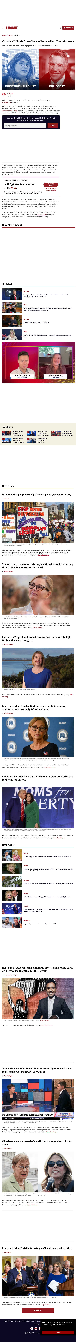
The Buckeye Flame (44, 1020)
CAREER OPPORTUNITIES (23, 1321)
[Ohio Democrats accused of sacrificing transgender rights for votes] (38, 1172)
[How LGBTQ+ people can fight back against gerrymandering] (38, 522)
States (26, 906)
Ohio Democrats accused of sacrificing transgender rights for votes (37, 1142)
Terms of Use (60, 1325)
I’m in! (53, 125)
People (26, 853)
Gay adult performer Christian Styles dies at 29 (40, 924)
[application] (38, 362)
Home (4, 35)
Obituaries (27, 920)
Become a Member (51, 185)
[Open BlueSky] (35, 1328)
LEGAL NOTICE (38, 1324)
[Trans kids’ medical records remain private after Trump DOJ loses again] (12, 882)
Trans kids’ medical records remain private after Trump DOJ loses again (48, 883)
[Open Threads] (40, 1328)
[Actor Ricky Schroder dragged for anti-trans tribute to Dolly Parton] (12, 895)
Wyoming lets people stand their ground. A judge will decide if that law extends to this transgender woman (48, 309)
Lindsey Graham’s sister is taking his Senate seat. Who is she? (37, 1248)
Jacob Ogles (6, 784)
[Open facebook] (31, 1328)
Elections (17, 35)
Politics (10, 35)
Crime (25, 305)
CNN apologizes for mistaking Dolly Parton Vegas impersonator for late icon (48, 336)
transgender (6, 102)
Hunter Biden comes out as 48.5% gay (37, 322)
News (25, 332)
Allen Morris (6, 498)
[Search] (60, 28)
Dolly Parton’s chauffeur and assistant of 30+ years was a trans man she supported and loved (48, 870)
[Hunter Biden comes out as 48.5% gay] (12, 321)
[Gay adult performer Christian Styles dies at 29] (12, 922)
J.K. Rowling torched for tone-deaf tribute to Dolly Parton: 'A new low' (47, 857)
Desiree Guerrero (7, 1148)
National (26, 291)
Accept (58, 1332)
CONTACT (6, 1321)
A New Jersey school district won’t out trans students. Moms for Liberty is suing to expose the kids (48, 910)
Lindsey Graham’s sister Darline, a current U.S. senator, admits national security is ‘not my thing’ (34, 707)
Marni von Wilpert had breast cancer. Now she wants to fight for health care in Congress (36, 638)
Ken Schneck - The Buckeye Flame (11, 975)
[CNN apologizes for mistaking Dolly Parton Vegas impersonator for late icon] (12, 334)
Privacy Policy (47, 1325)
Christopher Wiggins (8, 571)
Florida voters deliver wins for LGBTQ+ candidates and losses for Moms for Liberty (37, 778)
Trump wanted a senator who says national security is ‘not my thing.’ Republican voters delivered (37, 565)
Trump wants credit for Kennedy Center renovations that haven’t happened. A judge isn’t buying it (46, 296)
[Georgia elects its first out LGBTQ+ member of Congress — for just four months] (31, 440)
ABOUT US (13, 1321)
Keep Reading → (43, 555)
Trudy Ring (10, 93)
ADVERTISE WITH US (36, 1321)
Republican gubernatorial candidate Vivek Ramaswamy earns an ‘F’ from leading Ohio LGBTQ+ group (37, 969)
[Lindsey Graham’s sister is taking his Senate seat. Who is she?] (38, 1276)
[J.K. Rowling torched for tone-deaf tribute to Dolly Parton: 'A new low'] (12, 855)
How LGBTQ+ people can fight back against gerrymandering (36, 494)
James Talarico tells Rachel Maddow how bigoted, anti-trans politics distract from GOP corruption (36, 1070)
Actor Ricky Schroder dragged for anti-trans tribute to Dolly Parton (47, 897)
